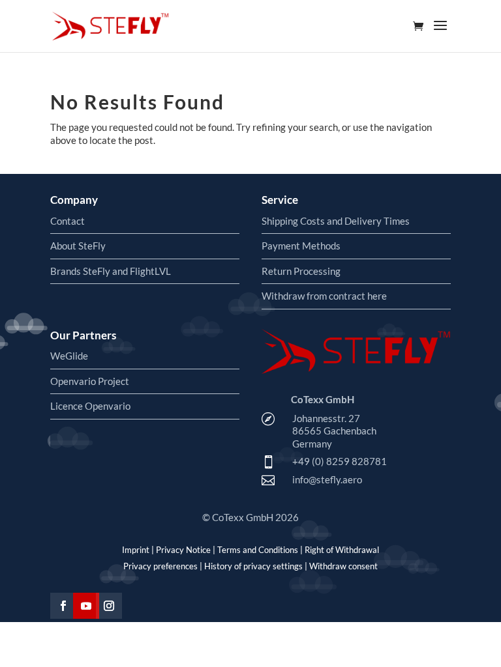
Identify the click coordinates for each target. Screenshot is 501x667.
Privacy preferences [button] (160, 566)
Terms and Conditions (257, 550)
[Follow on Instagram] (109, 606)
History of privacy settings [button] (253, 566)
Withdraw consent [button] (343, 566)
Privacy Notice (183, 550)
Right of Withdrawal (342, 550)
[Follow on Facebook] (63, 606)
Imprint (135, 550)
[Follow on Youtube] (86, 606)
